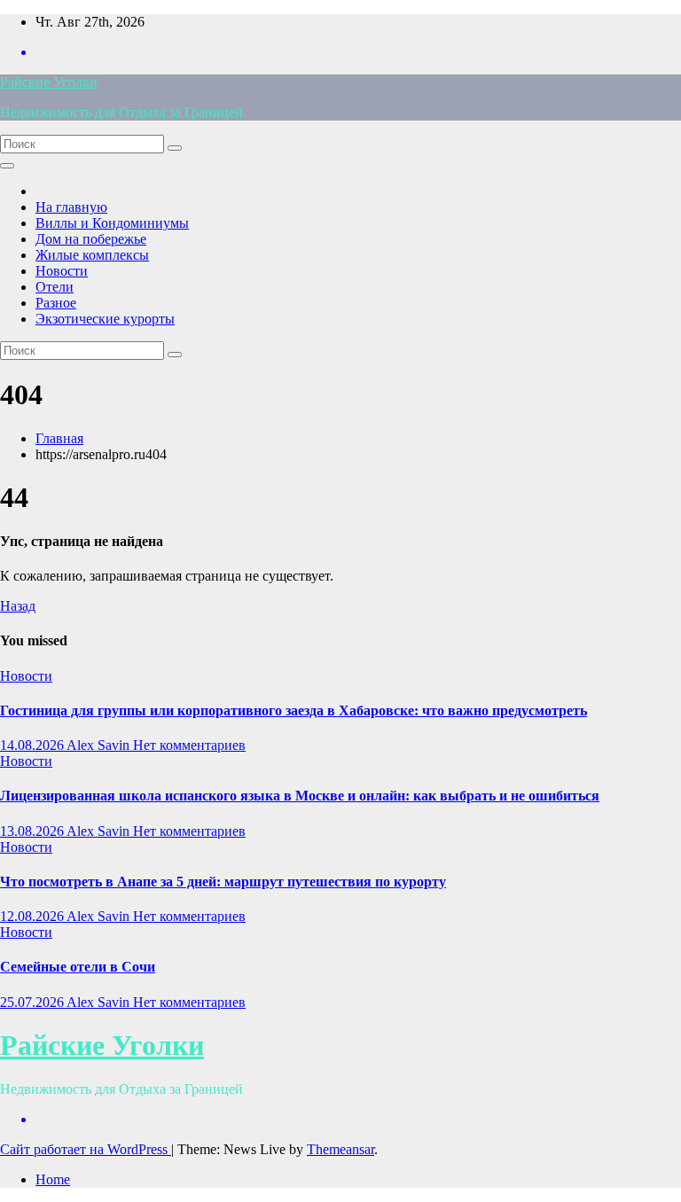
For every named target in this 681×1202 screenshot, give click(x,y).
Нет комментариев (189, 745)
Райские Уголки (49, 82)
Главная (59, 438)
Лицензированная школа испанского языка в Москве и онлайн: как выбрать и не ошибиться (299, 795)
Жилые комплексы (92, 254)
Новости (61, 270)
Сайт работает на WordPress (85, 1149)
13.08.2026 (33, 831)
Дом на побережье (90, 238)
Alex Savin (100, 745)
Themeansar (340, 1149)
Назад (17, 605)
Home (52, 1179)
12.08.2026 (33, 916)
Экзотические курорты (105, 318)
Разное (55, 302)
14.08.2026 (33, 745)
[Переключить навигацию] (7, 165)
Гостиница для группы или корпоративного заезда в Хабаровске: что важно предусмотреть (293, 710)
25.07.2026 (33, 1002)
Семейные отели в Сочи (77, 966)
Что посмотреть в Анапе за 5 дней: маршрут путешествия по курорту (223, 881)
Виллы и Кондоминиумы (112, 222)
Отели (54, 286)
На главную (71, 207)
